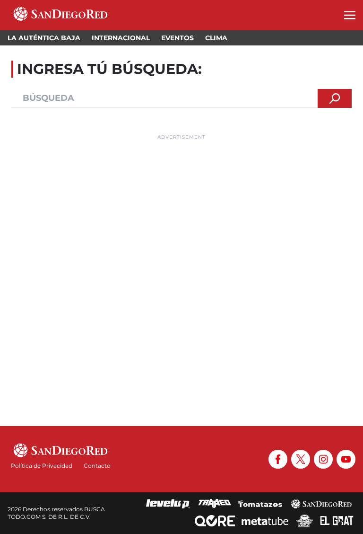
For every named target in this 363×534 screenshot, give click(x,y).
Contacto (97, 465)
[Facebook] (277, 459)
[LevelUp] (168, 503)
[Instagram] (323, 459)
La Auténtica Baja (44, 38)
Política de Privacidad (41, 465)
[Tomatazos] (260, 503)
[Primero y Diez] (304, 520)
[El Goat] (336, 520)
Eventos (177, 38)
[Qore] (215, 520)
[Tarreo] (215, 503)
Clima (216, 38)
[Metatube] (265, 520)
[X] (300, 459)
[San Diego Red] (321, 503)
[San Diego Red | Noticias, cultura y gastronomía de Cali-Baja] (60, 15)
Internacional (121, 38)
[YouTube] (346, 459)
